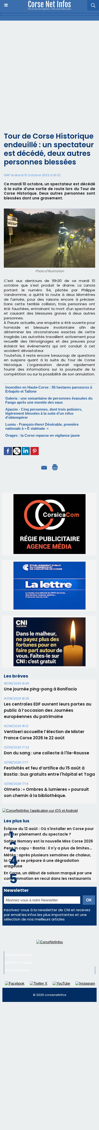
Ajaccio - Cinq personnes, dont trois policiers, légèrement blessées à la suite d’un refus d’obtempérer (43, 413)
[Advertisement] (49, 72)
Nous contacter (18, 925)
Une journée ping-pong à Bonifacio (40, 644)
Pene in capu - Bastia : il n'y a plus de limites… (48, 803)
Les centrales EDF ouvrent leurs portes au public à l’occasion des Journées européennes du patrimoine (47, 665)
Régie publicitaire (19, 910)
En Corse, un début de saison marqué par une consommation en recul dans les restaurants (48, 831)
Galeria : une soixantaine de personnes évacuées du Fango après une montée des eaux (49, 400)
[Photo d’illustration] (49, 211)
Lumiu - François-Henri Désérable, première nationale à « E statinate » (42, 426)
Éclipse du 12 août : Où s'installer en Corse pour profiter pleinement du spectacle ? (49, 786)
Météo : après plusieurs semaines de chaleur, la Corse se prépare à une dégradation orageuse (47, 816)
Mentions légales (19, 917)
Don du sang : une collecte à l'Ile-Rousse (46, 708)
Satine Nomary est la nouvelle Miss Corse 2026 (48, 796)
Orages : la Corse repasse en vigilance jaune (42, 435)
